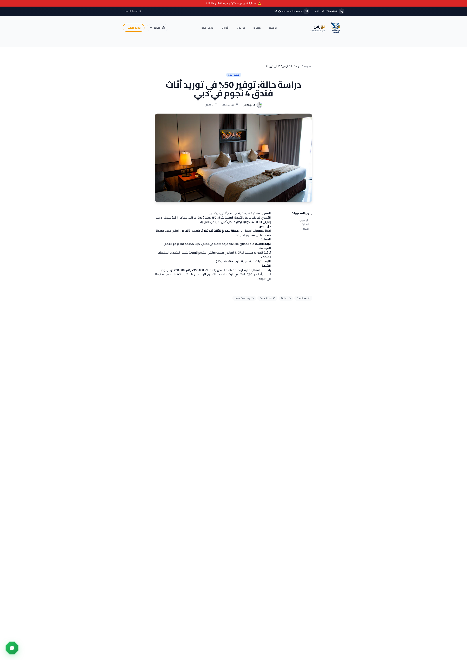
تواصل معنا (207, 27)
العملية (305, 224)
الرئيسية (273, 27)
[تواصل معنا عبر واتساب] (12, 648)
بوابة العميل (133, 27)
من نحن (241, 27)
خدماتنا (257, 27)
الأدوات (225, 27)
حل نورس (304, 220)
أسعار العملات (130, 11)
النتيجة (306, 229)
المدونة (308, 66)
